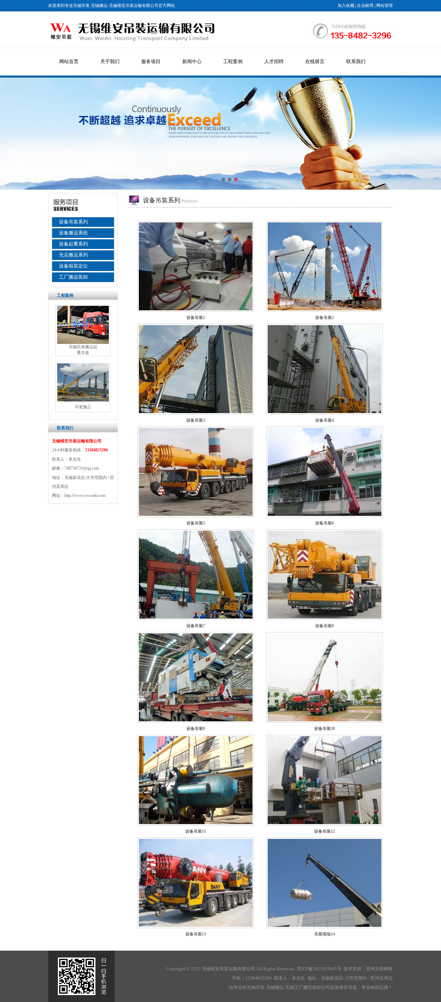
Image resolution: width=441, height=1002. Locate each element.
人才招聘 (274, 61)
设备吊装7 (195, 625)
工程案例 (233, 61)
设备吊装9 (195, 728)
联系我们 (356, 61)
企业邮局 (365, 5)
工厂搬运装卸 (73, 277)
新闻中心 (192, 61)
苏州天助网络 (379, 968)
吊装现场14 (324, 934)
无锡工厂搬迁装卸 (303, 987)
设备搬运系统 (73, 233)
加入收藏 (346, 5)
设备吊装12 (324, 831)
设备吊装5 (195, 523)
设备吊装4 (324, 420)
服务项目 (151, 61)
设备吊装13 (195, 934)
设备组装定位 (73, 266)
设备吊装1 (195, 317)
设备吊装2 (324, 317)
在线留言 (315, 61)
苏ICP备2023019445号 (319, 968)
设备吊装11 (195, 831)
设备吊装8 (324, 625)
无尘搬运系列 (73, 255)
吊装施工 (83, 406)
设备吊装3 (195, 420)
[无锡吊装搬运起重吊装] (83, 342)
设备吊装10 (324, 728)
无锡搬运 (99, 5)
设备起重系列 (73, 244)
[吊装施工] (83, 400)
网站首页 (69, 61)
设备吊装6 (324, 523)
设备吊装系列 (73, 221)
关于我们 (110, 61)
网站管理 (384, 5)
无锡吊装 (81, 5)
